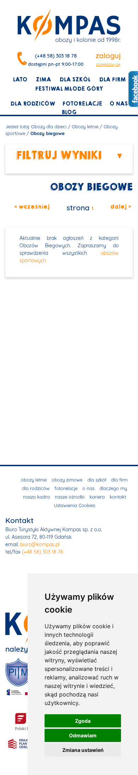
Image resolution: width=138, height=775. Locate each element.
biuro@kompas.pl (39, 544)
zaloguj (108, 55)
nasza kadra (36, 497)
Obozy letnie (85, 126)
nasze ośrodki (70, 497)
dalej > (120, 207)
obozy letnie (34, 480)
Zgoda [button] (83, 721)
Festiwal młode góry (69, 89)
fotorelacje (82, 104)
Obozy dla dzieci (49, 126)
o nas (118, 104)
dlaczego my (113, 488)
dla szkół (75, 80)
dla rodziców (32, 104)
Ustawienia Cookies (74, 505)
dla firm (112, 80)
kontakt (118, 497)
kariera (97, 497)
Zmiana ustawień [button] (83, 750)
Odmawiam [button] (83, 735)
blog (69, 112)
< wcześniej (32, 207)
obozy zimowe (67, 480)
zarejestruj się (108, 64)
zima (43, 80)
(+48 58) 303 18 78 (56, 56)
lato (20, 80)
